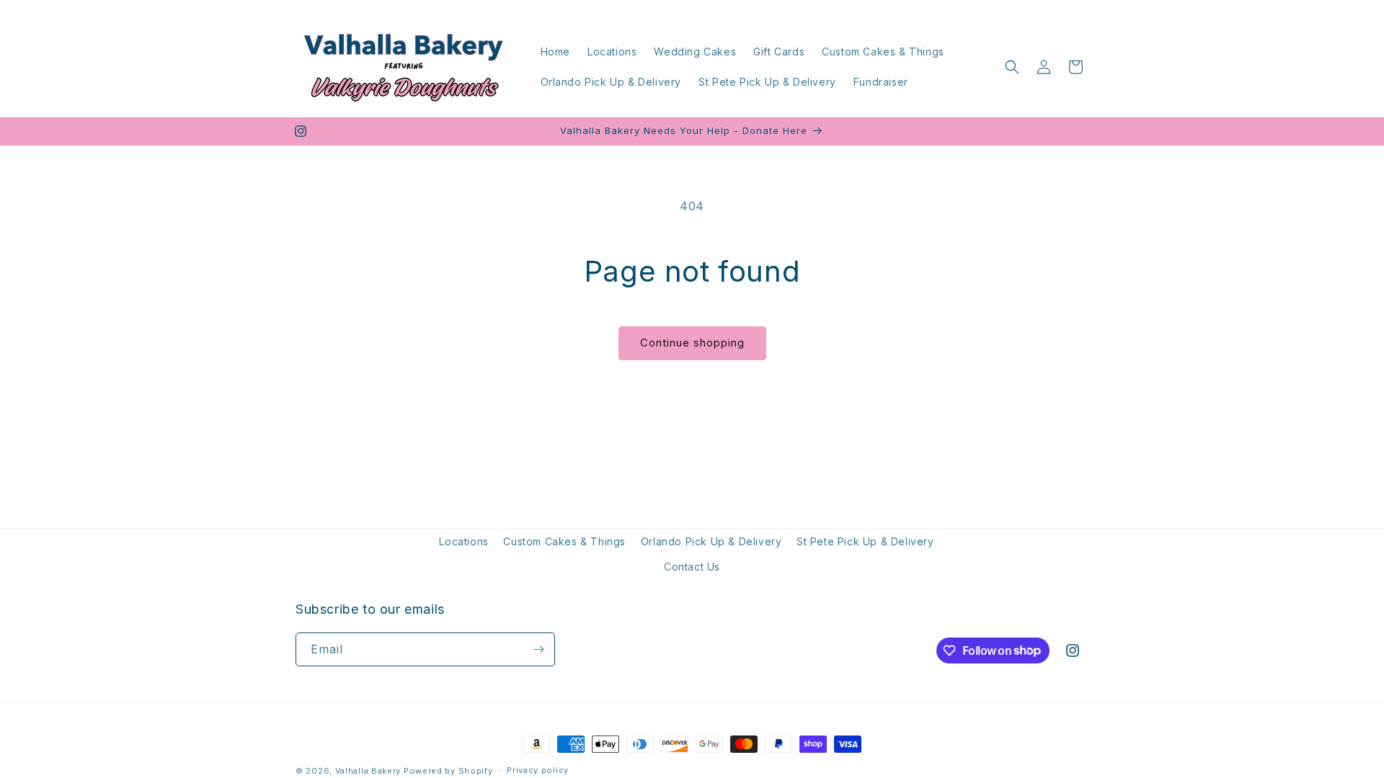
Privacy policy (538, 770)
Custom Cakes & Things (564, 541)
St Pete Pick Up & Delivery (865, 541)
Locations (463, 541)
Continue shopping (692, 342)
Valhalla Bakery (368, 771)
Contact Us (692, 566)
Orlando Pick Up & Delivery (711, 541)
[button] (1012, 67)
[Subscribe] (538, 649)
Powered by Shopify (448, 771)
